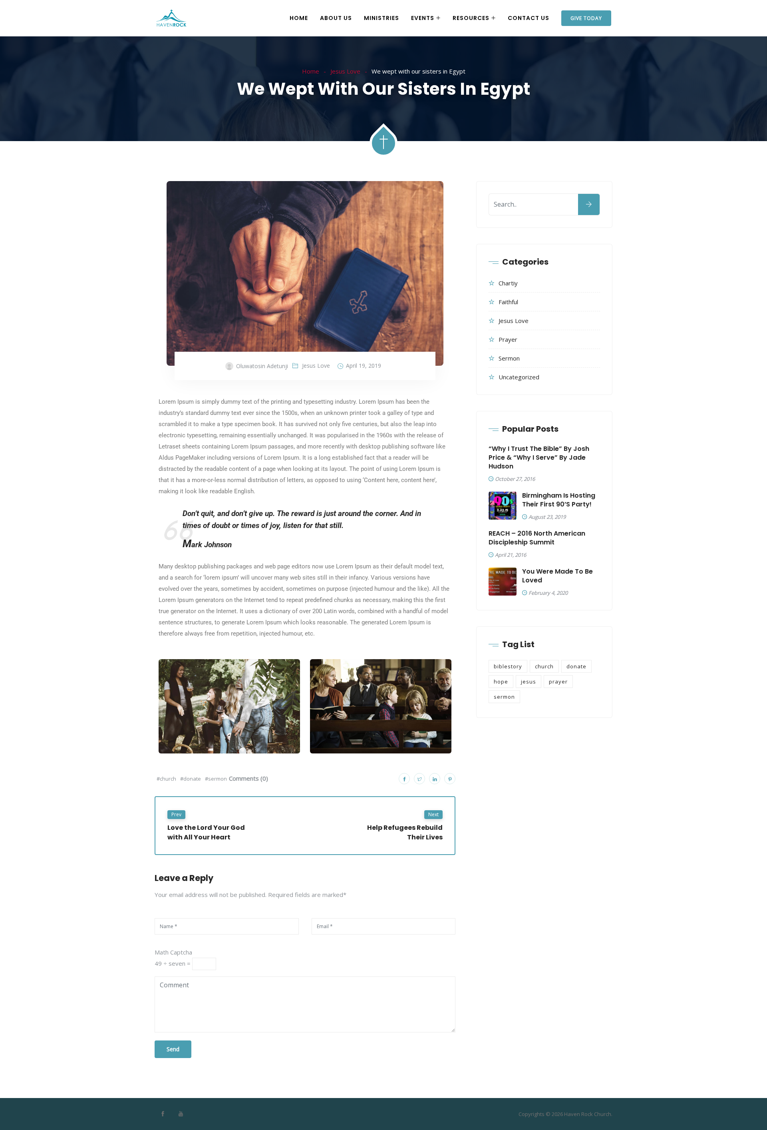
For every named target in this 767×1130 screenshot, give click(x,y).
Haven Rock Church (587, 1114)
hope (501, 681)
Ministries (381, 18)
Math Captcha (173, 952)
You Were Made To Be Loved (557, 576)
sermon (504, 696)
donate (576, 666)
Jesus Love (345, 71)
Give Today (586, 18)
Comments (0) (248, 778)
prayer (558, 681)
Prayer (508, 339)
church (544, 666)
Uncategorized (519, 377)
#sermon (216, 778)
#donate (190, 778)
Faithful (508, 302)
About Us (336, 18)
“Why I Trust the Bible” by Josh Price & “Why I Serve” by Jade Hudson (539, 457)
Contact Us (528, 18)
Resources (471, 18)
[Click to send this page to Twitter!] (419, 778)
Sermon (509, 358)
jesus (528, 681)
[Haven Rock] (171, 18)
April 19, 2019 (363, 365)
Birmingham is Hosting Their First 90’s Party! (558, 500)
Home (299, 18)
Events (422, 18)
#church (166, 778)
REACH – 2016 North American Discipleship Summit (537, 538)
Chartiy (508, 283)
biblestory (508, 666)
